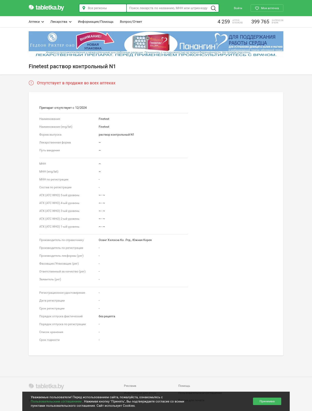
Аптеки (34, 22)
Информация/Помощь (96, 22)
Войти (238, 8)
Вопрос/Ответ (131, 22)
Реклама (130, 385)
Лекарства (58, 22)
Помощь (184, 385)
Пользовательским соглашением (56, 401)
